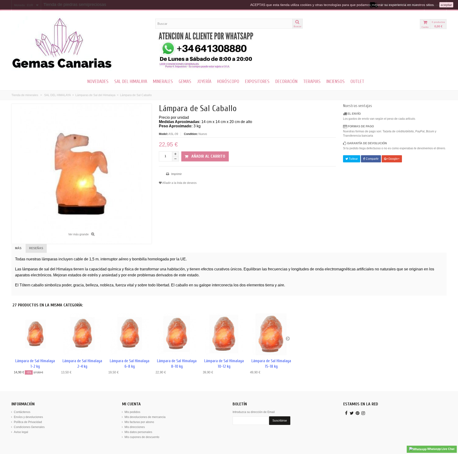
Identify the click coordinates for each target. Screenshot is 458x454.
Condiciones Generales (29, 427)
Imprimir (176, 174)
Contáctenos (22, 412)
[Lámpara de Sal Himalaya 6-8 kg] (129, 334)
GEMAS (185, 81)
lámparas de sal (35, 269)
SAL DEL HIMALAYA (130, 81)
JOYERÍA (204, 81)
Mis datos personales (138, 432)
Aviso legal (21, 432)
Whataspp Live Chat (440, 449)
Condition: (191, 134)
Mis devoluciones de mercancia (145, 417)
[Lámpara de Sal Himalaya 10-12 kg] (224, 334)
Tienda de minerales (24, 95)
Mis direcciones (135, 427)
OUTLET (357, 81)
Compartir (372, 158)
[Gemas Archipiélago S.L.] (81, 43)
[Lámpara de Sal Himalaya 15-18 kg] (271, 334)
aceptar (446, 5)
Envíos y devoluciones (28, 417)
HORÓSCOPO (228, 81)
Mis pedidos (132, 412)
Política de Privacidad (28, 422)
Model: (163, 134)
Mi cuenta (131, 404)
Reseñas (36, 248)
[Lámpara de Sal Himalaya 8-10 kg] (177, 334)
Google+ (394, 158)
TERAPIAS (312, 81)
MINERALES (163, 81)
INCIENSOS (335, 81)
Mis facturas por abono (139, 422)
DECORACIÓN (286, 81)
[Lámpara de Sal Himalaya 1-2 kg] (35, 334)
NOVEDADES (98, 81)
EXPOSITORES (257, 81)
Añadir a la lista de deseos (179, 183)
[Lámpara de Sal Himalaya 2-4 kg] (82, 334)
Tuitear (353, 158)
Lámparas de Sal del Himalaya (95, 95)
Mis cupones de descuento (142, 437)
